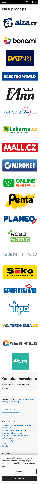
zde (3, 466)
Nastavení (19, 471)
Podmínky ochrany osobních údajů (14, 430)
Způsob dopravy (8, 438)
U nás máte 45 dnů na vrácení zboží (15, 435)
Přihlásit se (10, 409)
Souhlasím (19, 478)
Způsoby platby (7, 441)
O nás (4, 443)
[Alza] (20, 22)
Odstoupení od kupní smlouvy (12, 433)
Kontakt (5, 446)
